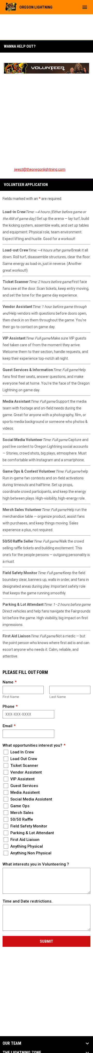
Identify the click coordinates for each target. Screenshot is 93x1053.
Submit (46, 941)
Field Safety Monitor (28, 826)
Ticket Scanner (23, 765)
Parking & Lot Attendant (31, 833)
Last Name (57, 697)
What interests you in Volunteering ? (36, 864)
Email (7, 726)
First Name (11, 697)
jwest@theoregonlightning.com (39, 169)
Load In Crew (21, 752)
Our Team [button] (12, 1043)
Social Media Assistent (30, 799)
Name (8, 682)
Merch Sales (21, 812)
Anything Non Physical (30, 853)
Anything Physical (26, 846)
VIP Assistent (22, 779)
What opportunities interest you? (32, 745)
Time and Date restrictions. (27, 901)
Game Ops (19, 806)
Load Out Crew (23, 758)
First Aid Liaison (24, 839)
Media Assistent (24, 792)
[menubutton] (85, 7)
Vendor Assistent (25, 772)
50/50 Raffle (21, 819)
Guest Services (23, 785)
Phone (8, 706)
